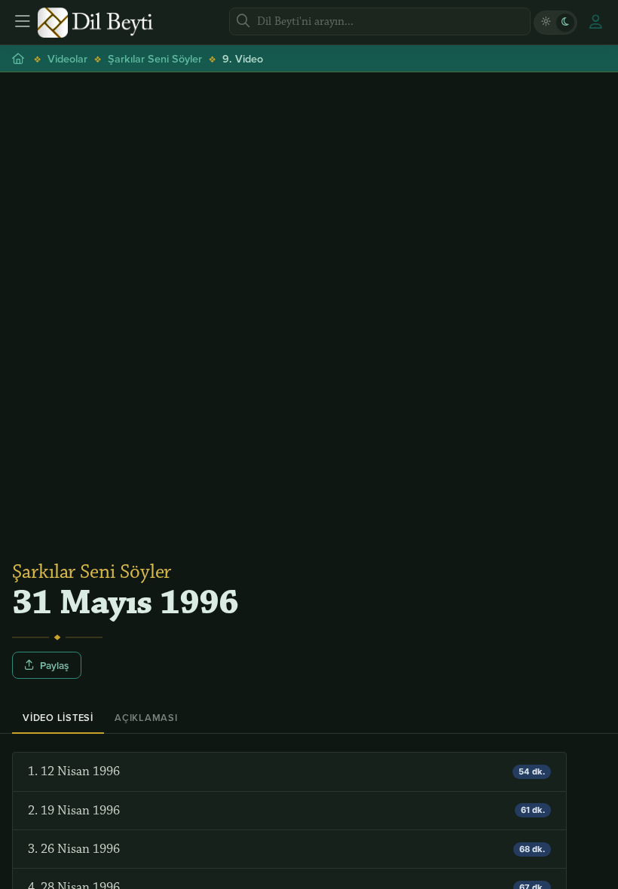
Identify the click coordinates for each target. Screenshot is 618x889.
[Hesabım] (595, 23)
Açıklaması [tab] (146, 717)
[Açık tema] (546, 23)
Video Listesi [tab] (58, 717)
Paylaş (54, 665)
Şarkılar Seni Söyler (155, 58)
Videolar (67, 58)
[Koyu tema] (565, 23)
